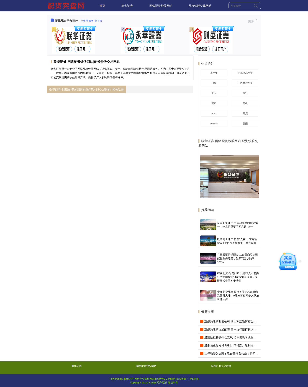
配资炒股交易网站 (200, 6)
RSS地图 (181, 378)
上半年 (214, 72)
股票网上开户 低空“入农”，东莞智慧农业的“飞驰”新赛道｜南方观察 (237, 241)
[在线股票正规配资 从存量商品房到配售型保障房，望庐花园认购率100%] (208, 258)
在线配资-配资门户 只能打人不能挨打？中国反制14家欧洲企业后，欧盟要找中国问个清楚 (238, 276)
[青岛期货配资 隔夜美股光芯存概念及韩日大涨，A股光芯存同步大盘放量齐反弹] (208, 295)
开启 (245, 113)
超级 (213, 82)
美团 (245, 123)
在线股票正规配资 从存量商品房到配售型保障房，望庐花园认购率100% (237, 258)
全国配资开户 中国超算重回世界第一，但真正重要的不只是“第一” (237, 224)
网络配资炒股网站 (160, 6)
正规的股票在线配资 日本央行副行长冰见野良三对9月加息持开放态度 (248, 329)
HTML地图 (193, 378)
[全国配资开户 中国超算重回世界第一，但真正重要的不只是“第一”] (208, 224)
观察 (213, 103)
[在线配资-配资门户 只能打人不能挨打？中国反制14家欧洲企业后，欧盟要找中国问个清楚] (208, 276)
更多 (251, 21)
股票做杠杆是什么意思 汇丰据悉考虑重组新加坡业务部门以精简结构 (247, 337)
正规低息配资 (245, 72)
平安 (213, 93)
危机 (245, 103)
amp (213, 113)
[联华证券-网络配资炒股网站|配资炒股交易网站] (66, 5)
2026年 (214, 123)
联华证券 (127, 6)
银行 (245, 93)
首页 (102, 6)
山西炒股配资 (245, 82)
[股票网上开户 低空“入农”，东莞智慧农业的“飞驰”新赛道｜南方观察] (208, 240)
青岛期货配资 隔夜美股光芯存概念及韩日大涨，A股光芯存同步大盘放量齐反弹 (238, 295)
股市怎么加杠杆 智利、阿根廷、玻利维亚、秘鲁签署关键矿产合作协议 (248, 345)
